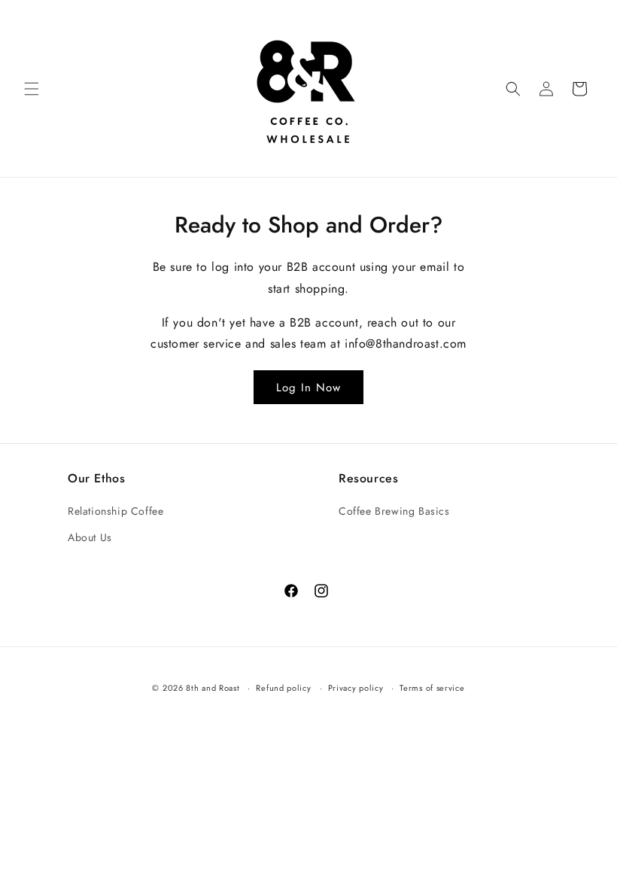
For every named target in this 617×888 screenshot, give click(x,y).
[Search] (513, 88)
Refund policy (283, 688)
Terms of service (432, 688)
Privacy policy (356, 688)
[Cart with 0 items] (579, 88)
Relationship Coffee (115, 511)
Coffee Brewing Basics (394, 511)
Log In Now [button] (308, 387)
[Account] (546, 88)
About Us (90, 537)
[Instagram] (318, 588)
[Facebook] (288, 588)
